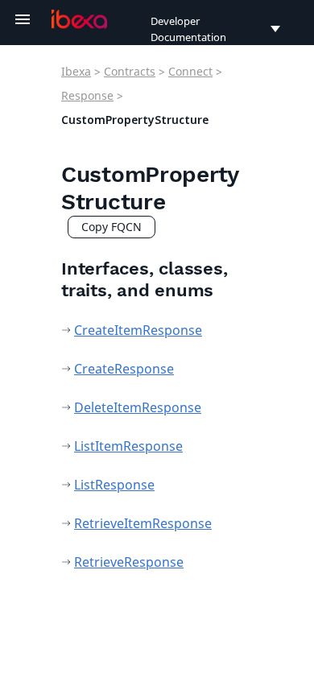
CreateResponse (124, 369)
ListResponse (114, 485)
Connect (190, 71)
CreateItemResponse (138, 330)
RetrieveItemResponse (143, 523)
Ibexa (76, 71)
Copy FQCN (111, 226)
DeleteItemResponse (137, 407)
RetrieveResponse (129, 562)
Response (87, 95)
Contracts (129, 71)
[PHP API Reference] (79, 19)
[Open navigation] (22, 19)
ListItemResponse (128, 446)
